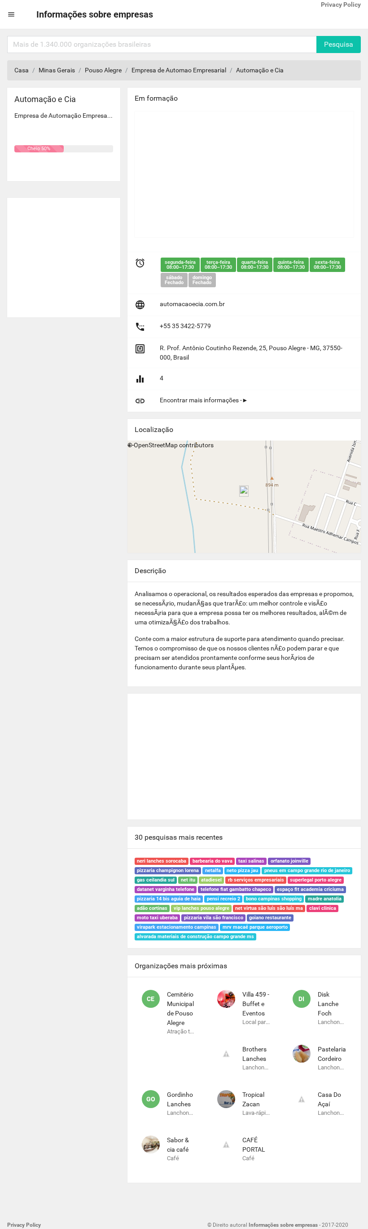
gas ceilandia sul (156, 880)
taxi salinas (251, 861)
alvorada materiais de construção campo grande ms (195, 937)
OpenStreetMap (156, 445)
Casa (21, 70)
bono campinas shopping (274, 899)
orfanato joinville (289, 861)
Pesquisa (338, 44)
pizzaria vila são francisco (213, 918)
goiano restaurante (270, 918)
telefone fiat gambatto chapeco (236, 889)
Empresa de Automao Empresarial (178, 70)
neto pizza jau (242, 870)
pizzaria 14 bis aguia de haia (169, 899)
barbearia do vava (212, 861)
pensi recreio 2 (223, 899)
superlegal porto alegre (316, 880)
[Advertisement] (63, 254)
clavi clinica (322, 908)
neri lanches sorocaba (161, 861)
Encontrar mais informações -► (204, 400)
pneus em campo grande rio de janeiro (307, 870)
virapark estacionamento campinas (176, 927)
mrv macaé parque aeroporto (255, 927)
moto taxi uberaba (157, 918)
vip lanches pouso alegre (201, 908)
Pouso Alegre (103, 70)
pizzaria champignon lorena (168, 870)
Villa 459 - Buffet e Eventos (255, 1004)
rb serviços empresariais (256, 880)
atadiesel (211, 880)
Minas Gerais (57, 70)
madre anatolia (325, 899)
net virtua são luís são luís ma (269, 908)
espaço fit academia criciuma (310, 889)
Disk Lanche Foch (328, 1004)
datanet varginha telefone (165, 889)
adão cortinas (152, 908)
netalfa (213, 870)
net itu (188, 880)
